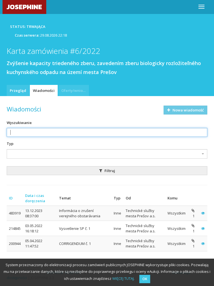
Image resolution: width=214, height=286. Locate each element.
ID (11, 198)
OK (144, 279)
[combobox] (107, 154)
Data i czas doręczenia (35, 198)
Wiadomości (44, 90)
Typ (10, 143)
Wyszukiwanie (19, 122)
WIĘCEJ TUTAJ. (123, 278)
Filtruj (109, 170)
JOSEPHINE (24, 7)
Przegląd (18, 90)
